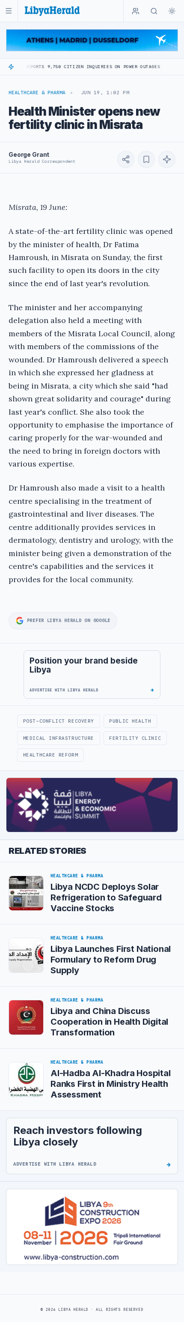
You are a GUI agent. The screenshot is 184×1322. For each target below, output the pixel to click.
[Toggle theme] (172, 11)
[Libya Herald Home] (52, 11)
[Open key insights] (166, 159)
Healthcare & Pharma (37, 93)
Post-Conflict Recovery (58, 721)
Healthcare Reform (50, 755)
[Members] (135, 11)
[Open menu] (9, 11)
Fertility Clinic (135, 738)
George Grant (29, 154)
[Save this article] (146, 159)
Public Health (130, 721)
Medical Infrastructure (58, 738)
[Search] (154, 11)
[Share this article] (125, 159)
